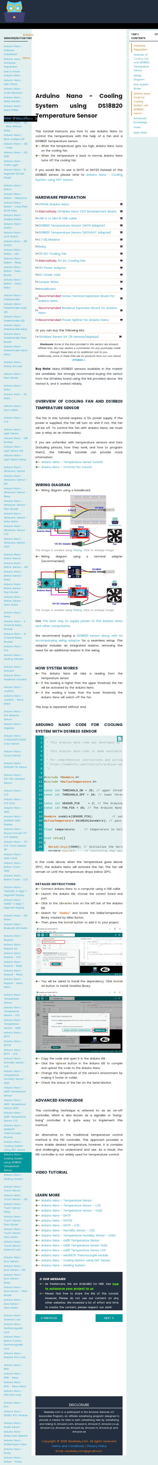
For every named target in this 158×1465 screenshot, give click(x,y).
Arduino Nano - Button (13, 187)
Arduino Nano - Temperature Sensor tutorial (72, 462)
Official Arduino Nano (53, 204)
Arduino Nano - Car (13, 419)
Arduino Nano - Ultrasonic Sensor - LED (15, 479)
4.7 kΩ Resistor (49, 240)
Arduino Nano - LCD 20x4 (13, 801)
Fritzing (77, 550)
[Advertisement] (79, 1364)
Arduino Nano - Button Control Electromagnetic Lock (13, 1342)
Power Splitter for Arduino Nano (73, 320)
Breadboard (46, 289)
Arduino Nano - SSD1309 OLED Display (13, 820)
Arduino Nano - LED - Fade (15, 145)
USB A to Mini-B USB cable (57, 218)
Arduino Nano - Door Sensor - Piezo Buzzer (15, 1291)
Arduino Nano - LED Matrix (15, 917)
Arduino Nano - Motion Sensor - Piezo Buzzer (13, 588)
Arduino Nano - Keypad (13, 937)
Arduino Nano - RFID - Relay (13, 1375)
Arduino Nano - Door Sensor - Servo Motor (13, 1303)
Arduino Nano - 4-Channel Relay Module (15, 637)
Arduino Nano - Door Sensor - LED (14, 1268)
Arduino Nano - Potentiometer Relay (15, 327)
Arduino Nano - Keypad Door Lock (14, 1355)
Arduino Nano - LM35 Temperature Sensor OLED (15, 1104)
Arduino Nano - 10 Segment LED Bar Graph (15, 173)
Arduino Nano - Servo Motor (13, 407)
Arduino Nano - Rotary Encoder (13, 364)
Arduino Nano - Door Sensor (13, 1259)
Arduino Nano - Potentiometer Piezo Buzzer (15, 338)
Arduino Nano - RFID (13, 1367)
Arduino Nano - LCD (13, 792)
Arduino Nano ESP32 (50, 58)
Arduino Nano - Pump (13, 1451)
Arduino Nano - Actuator (13, 668)
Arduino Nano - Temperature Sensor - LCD (13, 1011)
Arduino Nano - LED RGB (15, 154)
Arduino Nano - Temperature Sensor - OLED (13, 1024)
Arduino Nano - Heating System (13, 1176)
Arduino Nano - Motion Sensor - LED (16, 565)
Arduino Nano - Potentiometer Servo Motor (15, 350)
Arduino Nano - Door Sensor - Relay (13, 1278)
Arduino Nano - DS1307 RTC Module (15, 1413)
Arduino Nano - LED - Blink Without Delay (15, 126)
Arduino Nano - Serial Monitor (13, 99)
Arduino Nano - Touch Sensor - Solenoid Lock (13, 1245)
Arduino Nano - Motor (13, 387)
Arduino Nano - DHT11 (13, 1034)
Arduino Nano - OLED (13, 809)
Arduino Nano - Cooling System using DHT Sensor (14, 1145)
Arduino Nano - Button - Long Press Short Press (16, 206)
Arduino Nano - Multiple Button (13, 217)
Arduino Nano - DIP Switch (15, 243)
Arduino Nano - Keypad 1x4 (13, 946)
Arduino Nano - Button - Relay (13, 260)
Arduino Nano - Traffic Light (13, 163)
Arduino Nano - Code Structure (13, 90)
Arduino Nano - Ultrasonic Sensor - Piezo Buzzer (15, 505)
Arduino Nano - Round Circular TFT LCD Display (15, 833)
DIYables (78, 359)
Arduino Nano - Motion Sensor (13, 556)
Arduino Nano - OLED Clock (13, 856)
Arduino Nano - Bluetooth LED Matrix (16, 926)
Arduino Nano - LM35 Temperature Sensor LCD (15, 1116)
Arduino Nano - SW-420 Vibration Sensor (14, 779)
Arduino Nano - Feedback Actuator (15, 677)
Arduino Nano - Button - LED (13, 251)
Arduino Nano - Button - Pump (13, 1459)
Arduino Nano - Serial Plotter (13, 108)
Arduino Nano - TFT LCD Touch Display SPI (16, 845)
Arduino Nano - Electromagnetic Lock (13, 1328)
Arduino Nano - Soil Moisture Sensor (13, 715)
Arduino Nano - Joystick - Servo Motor (13, 699)
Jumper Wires (48, 282)
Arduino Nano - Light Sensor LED (13, 448)
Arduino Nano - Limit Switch (13, 234)
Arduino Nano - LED (15, 118)
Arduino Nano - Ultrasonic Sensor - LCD (15, 530)
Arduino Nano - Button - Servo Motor (13, 283)
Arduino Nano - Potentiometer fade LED (15, 308)
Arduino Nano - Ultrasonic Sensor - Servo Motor (15, 517)
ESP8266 (39, 35)
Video (137, 127)
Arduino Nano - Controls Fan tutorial (66, 467)
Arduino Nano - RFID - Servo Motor (15, 1384)
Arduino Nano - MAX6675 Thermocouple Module (13, 1131)
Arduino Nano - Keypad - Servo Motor (13, 983)
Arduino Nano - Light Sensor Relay (15, 457)
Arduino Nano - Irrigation (13, 726)
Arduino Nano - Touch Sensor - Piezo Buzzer (13, 1220)
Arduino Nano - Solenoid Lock (13, 1317)
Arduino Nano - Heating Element (13, 657)
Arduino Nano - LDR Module (16, 440)
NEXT (108, 1318)
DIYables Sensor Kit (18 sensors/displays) (69, 337)
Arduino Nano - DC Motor (15, 396)
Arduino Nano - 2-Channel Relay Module (15, 625)
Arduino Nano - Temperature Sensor (13, 998)
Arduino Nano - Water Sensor (13, 1425)
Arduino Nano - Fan (13, 648)
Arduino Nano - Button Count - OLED (13, 867)
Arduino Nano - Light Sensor (13, 431)
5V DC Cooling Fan (61, 261)
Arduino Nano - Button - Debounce (15, 195)
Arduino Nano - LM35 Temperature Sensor (15, 1091)
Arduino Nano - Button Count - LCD (16, 877)
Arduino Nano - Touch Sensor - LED (15, 1197)
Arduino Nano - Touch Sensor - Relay (13, 1208)
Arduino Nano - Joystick (13, 689)
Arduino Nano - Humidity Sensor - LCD (15, 1062)
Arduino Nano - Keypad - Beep (13, 963)
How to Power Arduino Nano (12, 73)
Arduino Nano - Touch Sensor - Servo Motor (13, 1233)
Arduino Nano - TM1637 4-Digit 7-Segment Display (14, 903)
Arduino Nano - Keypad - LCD (13, 955)
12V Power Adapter (52, 268)
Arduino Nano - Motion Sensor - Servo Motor (13, 601)
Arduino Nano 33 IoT (61, 58)
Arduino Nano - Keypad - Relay (13, 972)
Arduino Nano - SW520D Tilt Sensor (15, 765)
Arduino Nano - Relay (13, 614)
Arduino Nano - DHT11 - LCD (13, 1051)
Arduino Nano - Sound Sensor (13, 753)
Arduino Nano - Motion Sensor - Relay (13, 575)
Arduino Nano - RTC (13, 1404)
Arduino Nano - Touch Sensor (13, 1188)
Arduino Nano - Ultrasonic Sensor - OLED (15, 542)
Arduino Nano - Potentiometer (13, 297)
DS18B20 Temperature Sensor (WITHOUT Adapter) (74, 232)
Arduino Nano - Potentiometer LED (14, 318)
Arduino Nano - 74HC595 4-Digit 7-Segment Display (16, 891)
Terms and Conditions (67, 1446)
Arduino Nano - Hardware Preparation (13, 63)
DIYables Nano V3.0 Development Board (77, 211)
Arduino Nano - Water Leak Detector (16, 1433)
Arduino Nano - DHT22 (13, 1043)
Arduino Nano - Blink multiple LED (14, 137)
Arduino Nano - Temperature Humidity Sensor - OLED (15, 1077)
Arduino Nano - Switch (13, 225)
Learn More (140, 132)
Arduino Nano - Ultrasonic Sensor (14, 469)
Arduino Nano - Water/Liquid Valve (15, 1442)
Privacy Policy (97, 1446)
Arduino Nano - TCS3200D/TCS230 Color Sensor (15, 739)
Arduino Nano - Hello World (13, 82)
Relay (42, 246)
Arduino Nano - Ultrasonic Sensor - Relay (15, 492)
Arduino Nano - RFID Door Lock (13, 1392)
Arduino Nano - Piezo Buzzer (13, 375)
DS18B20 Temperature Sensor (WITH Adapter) (71, 225)
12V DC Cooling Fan (52, 254)
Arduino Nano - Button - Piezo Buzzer (13, 271)
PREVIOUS (50, 1318)
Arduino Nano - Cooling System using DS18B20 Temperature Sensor (13, 1162)
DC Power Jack (49, 275)
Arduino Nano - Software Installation (13, 50)
